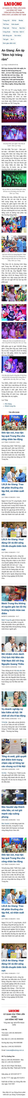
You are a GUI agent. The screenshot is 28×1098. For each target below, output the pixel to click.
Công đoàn (6, 32)
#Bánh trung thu (10, 406)
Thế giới (5, 39)
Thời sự (14, 28)
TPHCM (4, 722)
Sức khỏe (17, 36)
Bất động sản (7, 36)
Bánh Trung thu (7, 620)
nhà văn (19, 671)
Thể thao (6, 24)
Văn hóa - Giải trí (18, 32)
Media (21, 20)
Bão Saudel (5, 824)
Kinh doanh (15, 24)
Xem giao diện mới (9, 43)
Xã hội (14, 20)
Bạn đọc (22, 28)
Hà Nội (4, 773)
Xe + (12, 39)
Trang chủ (6, 20)
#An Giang (8, 404)
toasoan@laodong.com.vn (15, 1050)
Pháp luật (6, 28)
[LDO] (14, 423)
